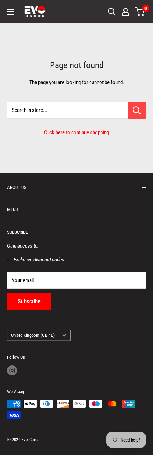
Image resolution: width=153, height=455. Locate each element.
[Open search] (112, 12)
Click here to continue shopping (76, 132)
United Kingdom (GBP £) (33, 335)
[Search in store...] (137, 110)
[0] (140, 11)
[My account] (125, 12)
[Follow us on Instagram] (12, 370)
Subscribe (29, 301)
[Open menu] (10, 12)
